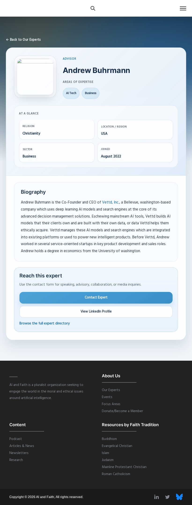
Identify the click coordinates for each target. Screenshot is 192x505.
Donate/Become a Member (122, 411)
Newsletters (19, 453)
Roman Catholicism (116, 474)
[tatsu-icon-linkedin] (158, 496)
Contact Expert (96, 297)
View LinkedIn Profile (96, 311)
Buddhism (109, 439)
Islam (105, 453)
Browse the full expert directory (44, 323)
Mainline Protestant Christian (124, 467)
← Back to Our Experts (23, 40)
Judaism (108, 460)
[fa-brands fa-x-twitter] (179, 497)
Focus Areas (111, 404)
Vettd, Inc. (110, 203)
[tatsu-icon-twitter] (169, 496)
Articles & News (21, 446)
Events (107, 397)
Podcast (15, 439)
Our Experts (111, 390)
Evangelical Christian (117, 446)
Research (16, 460)
